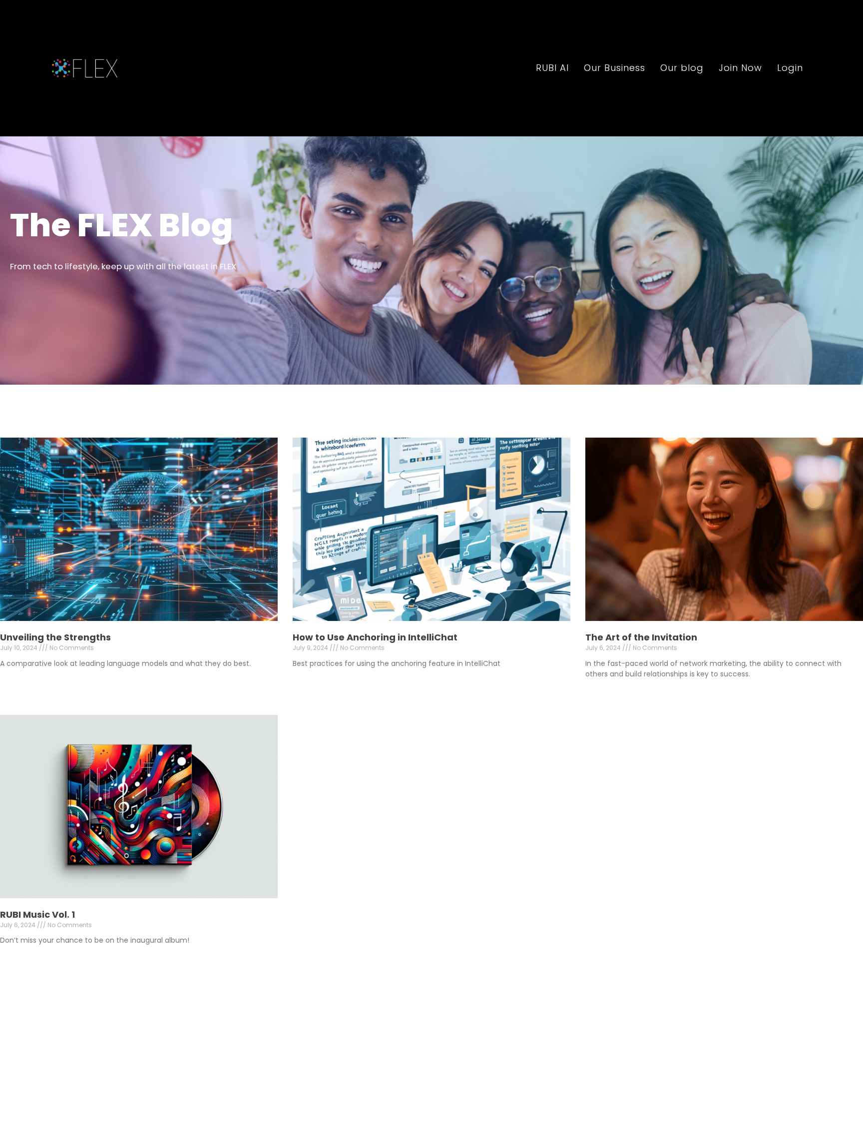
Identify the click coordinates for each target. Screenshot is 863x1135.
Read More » (20, 680)
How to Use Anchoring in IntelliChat (375, 637)
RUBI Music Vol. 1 (37, 914)
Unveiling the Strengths (55, 637)
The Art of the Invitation (641, 637)
